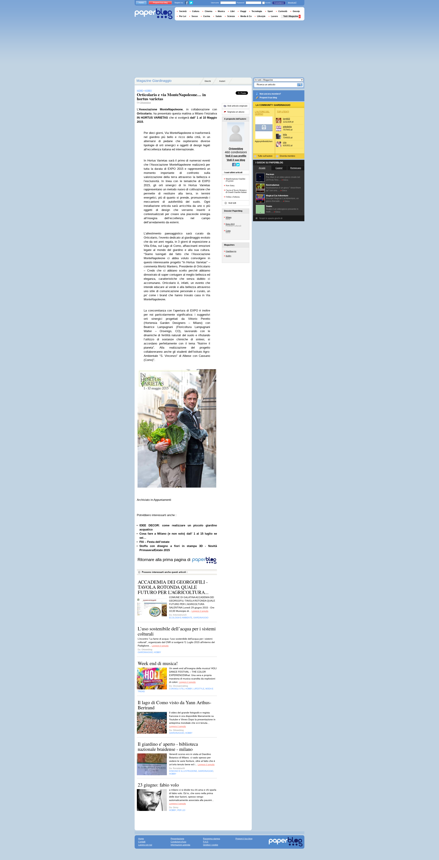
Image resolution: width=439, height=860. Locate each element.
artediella (287, 126)
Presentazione (177, 839)
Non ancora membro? (270, 94)
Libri (232, 11)
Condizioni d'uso (178, 842)
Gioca (285, 180)
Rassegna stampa (211, 839)
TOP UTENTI (283, 112)
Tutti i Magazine (290, 16)
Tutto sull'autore (265, 156)
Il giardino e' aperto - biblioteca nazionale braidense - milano (168, 746)
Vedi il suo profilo (235, 155)
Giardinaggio (231, 251)
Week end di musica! (158, 663)
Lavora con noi (145, 845)
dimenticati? (292, 2)
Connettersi (279, 3)
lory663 (286, 119)
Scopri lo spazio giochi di (270, 218)
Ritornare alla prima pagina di (165, 559)
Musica (221, 11)
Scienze (231, 16)
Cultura (195, 11)
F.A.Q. (206, 842)
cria (284, 142)
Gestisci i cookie (210, 845)
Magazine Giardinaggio (154, 81)
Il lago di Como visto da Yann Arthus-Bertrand (174, 705)
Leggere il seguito (200, 611)
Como (228, 230)
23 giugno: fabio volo (158, 784)
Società (183, 11)
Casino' (279, 168)
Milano (229, 217)
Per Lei (182, 16)
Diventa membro (287, 156)
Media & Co (246, 16)
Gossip (296, 11)
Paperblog (154, 13)
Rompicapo (295, 168)
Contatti (141, 842)
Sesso (195, 16)
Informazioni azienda (180, 845)
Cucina (206, 16)
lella (285, 134)
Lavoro (274, 16)
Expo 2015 (230, 223)
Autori (222, 81)
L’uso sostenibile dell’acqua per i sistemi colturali (177, 631)
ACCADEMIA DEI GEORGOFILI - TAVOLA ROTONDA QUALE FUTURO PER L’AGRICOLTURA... (173, 587)
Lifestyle (261, 16)
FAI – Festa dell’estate (154, 542)
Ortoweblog (145, 102)
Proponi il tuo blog (268, 97)
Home (141, 3)
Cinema (208, 11)
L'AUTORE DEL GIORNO (262, 113)
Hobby (228, 255)
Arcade (262, 168)
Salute (219, 16)
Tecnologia (257, 11)
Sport (270, 11)
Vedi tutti (232, 203)
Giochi (208, 81)
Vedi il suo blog (236, 159)
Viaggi (243, 11)
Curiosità (282, 11)
